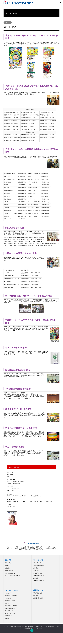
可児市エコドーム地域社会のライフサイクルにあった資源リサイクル (24, 495)
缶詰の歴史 (35, 568)
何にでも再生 (8, 615)
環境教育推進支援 (37, 593)
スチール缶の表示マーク (39, 565)
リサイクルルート (9, 598)
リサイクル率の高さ (10, 600)
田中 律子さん (10, 474)
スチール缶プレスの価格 (11, 605)
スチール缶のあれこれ (38, 575)
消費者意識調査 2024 (38, 580)
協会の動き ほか (11, 505)
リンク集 (7, 618)
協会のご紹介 (8, 563)
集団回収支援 (36, 595)
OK (32, 630)
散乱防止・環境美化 (10, 613)
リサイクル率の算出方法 (11, 595)
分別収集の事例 (9, 610)
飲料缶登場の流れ (37, 573)
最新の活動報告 (9, 570)
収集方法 (7, 603)
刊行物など (7, 568)
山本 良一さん (13, 488)
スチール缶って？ (37, 563)
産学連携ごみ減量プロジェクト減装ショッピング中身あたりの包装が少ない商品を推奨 (29, 500)
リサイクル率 (8, 593)
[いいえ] (61, 628)
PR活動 (7, 565)
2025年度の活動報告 (10, 573)
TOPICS (7, 22)
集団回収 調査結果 (38, 598)
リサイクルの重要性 (10, 608)
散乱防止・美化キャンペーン (12, 575)
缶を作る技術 (36, 578)
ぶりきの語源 (36, 570)
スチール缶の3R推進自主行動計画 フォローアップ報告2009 (15, 481)
